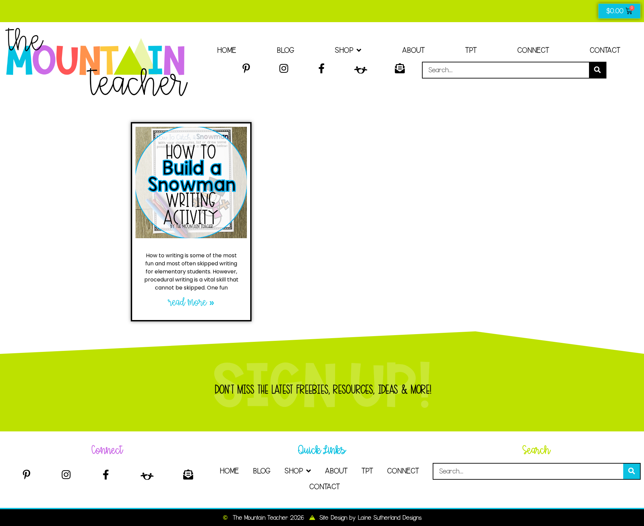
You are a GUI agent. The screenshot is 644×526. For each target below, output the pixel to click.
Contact (605, 50)
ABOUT (413, 50)
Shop (344, 50)
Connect (533, 50)
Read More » (191, 302)
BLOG (285, 50)
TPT (471, 50)
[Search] (597, 70)
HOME (226, 50)
